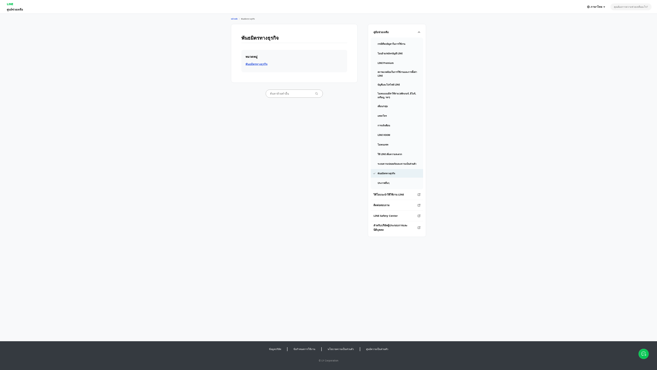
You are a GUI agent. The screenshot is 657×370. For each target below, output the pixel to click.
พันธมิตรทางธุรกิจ (256, 64)
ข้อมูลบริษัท (275, 349)
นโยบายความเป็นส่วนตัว (341, 349)
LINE (10, 4)
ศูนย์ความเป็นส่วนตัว (377, 349)
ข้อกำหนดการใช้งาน (304, 349)
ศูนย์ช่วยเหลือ (15, 9)
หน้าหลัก (234, 19)
